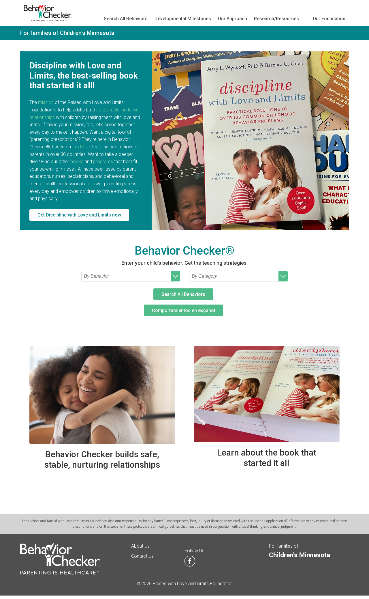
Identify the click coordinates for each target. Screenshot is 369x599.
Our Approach (232, 18)
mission (46, 102)
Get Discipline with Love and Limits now (79, 215)
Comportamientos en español (183, 310)
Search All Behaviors (126, 18)
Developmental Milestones (183, 18)
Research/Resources (276, 18)
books (76, 161)
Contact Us (142, 556)
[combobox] (130, 276)
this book (81, 147)
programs (103, 161)
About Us (140, 546)
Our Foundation (329, 18)
